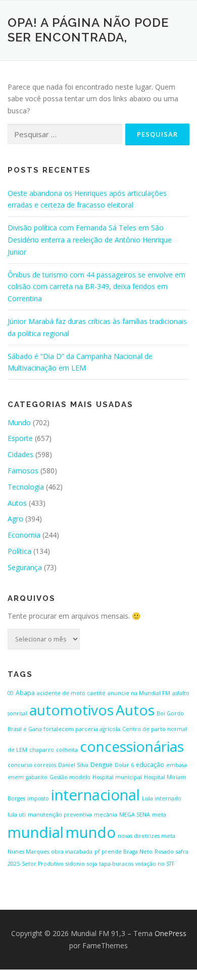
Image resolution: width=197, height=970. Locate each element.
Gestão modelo (70, 777)
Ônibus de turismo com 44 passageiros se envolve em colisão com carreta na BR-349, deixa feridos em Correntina (96, 287)
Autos (17, 503)
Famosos (23, 470)
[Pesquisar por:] (65, 134)
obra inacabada (71, 851)
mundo (91, 832)
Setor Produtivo (43, 863)
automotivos (71, 709)
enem (16, 777)
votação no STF (155, 863)
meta (159, 814)
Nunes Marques (28, 851)
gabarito (36, 777)
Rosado (164, 851)
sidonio (75, 863)
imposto (38, 798)
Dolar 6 (124, 765)
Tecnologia (26, 487)
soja (92, 863)
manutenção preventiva (60, 814)
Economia (24, 535)
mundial (36, 832)
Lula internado (161, 798)
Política (19, 551)
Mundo (19, 422)
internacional (95, 795)
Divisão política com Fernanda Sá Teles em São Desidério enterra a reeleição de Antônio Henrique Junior (90, 240)
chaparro (41, 749)
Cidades (20, 454)
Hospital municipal (117, 777)
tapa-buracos (116, 863)
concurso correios (32, 765)
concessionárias (132, 746)
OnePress (170, 933)
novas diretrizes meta (146, 835)
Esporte (20, 438)
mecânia (105, 814)
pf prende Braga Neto (123, 851)
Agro (15, 518)
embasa (176, 765)
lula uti (17, 814)
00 (11, 693)
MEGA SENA (134, 814)
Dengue (101, 764)
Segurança (25, 567)
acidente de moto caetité (71, 693)
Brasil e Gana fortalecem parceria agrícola (64, 729)
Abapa (25, 693)
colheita (67, 749)
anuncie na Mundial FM (139, 693)
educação (150, 764)
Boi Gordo (170, 713)
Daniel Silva (73, 765)
